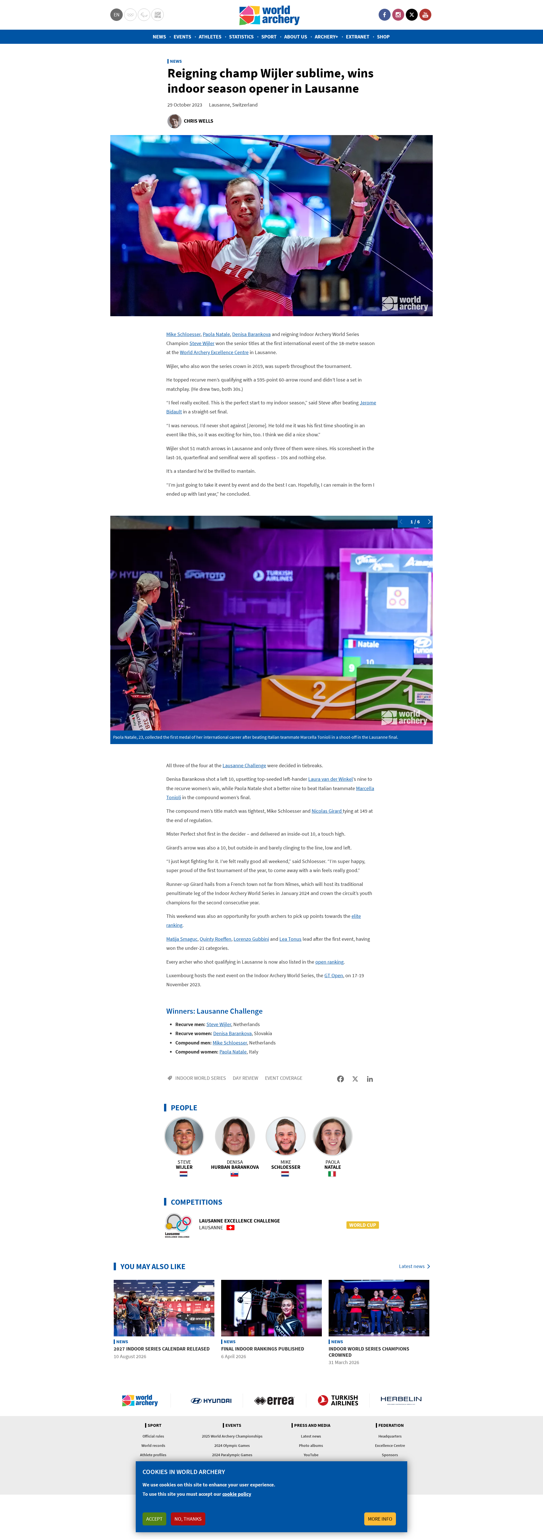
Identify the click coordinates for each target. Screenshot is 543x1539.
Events (182, 36)
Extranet (357, 36)
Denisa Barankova (251, 334)
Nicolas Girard (327, 811)
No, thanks (188, 1519)
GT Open (333, 975)
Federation (391, 1425)
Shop (383, 36)
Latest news (412, 1266)
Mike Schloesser (183, 334)
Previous (402, 521)
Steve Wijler (201, 343)
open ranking (329, 962)
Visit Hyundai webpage (211, 1400)
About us (295, 36)
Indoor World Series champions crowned (369, 1351)
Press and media (312, 1425)
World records (153, 1445)
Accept (154, 1519)
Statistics (241, 36)
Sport (269, 36)
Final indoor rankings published (262, 1348)
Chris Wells (198, 121)
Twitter (412, 14)
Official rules (153, 1436)
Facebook (384, 14)
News (159, 36)
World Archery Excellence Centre (214, 352)
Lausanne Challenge (244, 765)
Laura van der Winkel (330, 779)
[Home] (269, 14)
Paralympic (144, 14)
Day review (245, 1078)
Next (428, 521)
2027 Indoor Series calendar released (162, 1348)
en (117, 14)
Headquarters (390, 1436)
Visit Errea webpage (274, 1400)
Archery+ (326, 36)
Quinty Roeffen (215, 939)
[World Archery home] (142, 1400)
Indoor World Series (200, 1078)
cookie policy (236, 1494)
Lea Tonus (290, 939)
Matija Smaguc (181, 939)
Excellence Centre (390, 1445)
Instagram (398, 14)
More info (380, 1519)
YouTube (425, 14)
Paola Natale (216, 334)
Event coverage (283, 1078)
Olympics (130, 14)
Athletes (210, 36)
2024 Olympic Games (232, 1445)
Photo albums (311, 1445)
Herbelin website (401, 1400)
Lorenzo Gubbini (251, 939)
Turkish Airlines (338, 1400)
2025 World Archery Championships (232, 1436)
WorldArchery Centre (157, 14)
